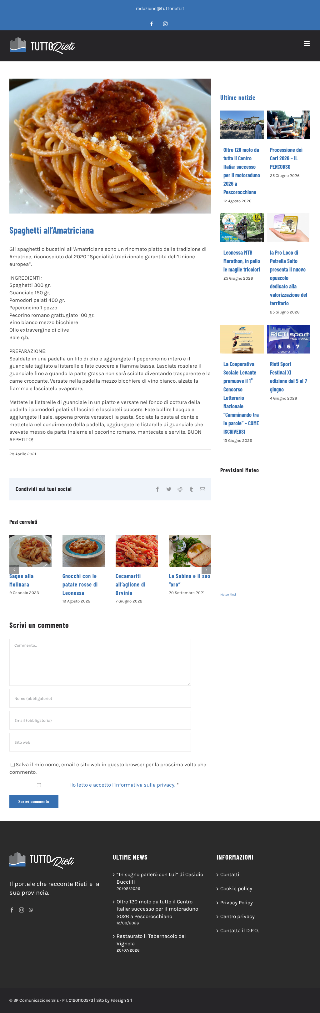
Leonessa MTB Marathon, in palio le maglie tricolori (241, 261)
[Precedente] (14, 569)
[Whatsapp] (31, 909)
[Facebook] (11, 909)
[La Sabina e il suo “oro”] (137, 551)
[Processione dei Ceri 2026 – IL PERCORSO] (289, 125)
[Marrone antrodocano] (190, 551)
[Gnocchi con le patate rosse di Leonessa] (30, 551)
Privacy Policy (236, 902)
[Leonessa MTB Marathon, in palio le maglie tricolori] (242, 227)
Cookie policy (236, 888)
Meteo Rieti (228, 595)
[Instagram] (21, 909)
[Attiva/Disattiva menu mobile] (307, 43)
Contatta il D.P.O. (239, 930)
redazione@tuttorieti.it (160, 8)
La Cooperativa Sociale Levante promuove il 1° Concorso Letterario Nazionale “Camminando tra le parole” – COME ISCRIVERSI (241, 397)
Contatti (229, 874)
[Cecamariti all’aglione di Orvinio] (83, 551)
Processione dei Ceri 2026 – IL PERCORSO (286, 158)
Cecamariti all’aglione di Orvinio (77, 584)
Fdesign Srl (121, 1000)
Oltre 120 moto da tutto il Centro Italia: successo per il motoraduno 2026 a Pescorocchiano (157, 909)
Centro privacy (237, 916)
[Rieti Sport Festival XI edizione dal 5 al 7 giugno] (289, 339)
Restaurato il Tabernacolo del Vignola (151, 940)
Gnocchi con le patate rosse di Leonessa (27, 584)
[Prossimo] (206, 569)
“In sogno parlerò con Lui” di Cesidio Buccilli (160, 878)
